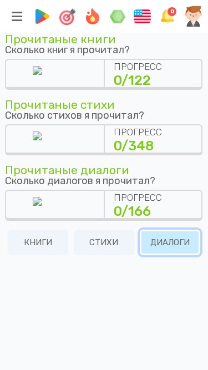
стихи (103, 242)
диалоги (170, 242)
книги (38, 242)
